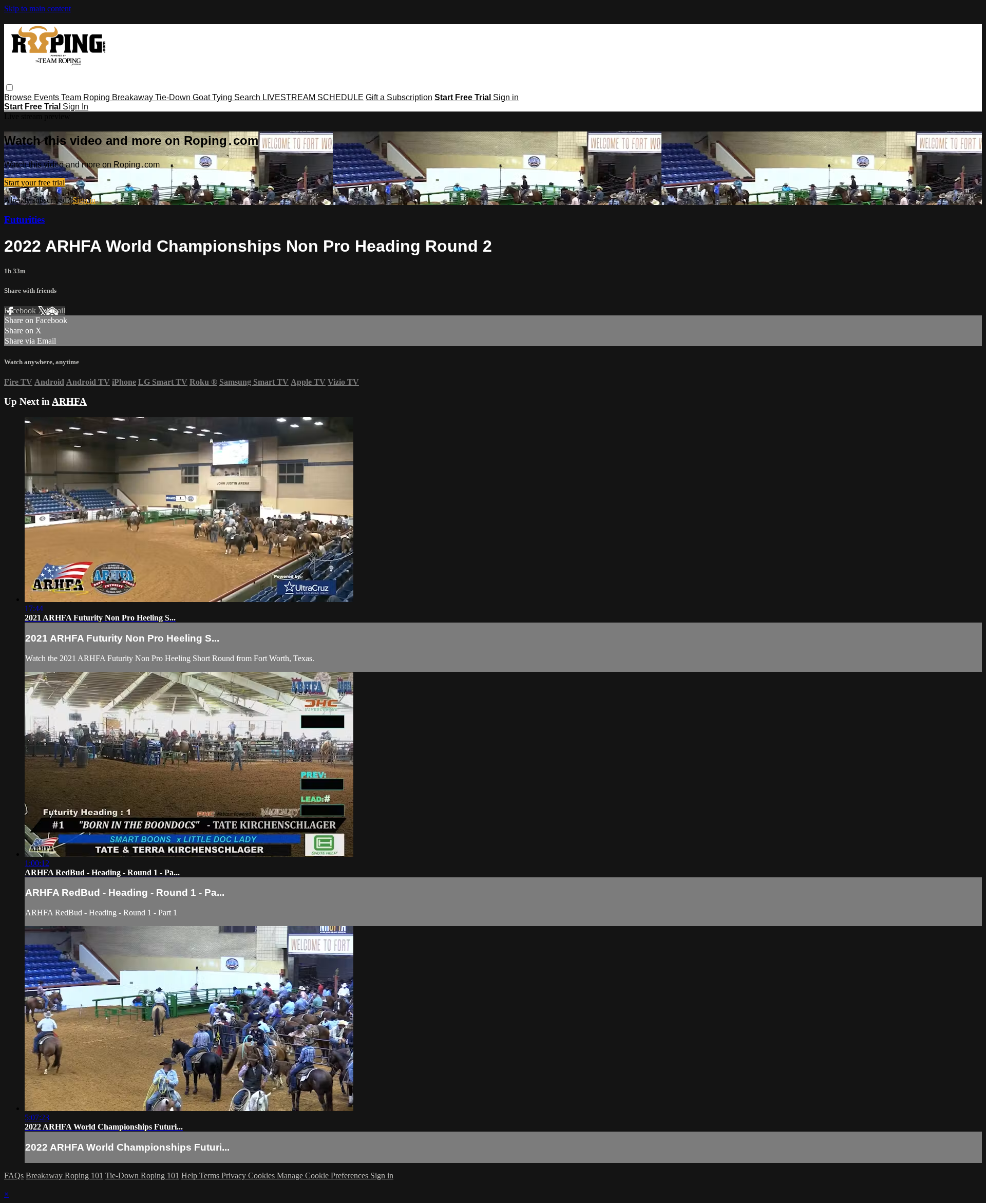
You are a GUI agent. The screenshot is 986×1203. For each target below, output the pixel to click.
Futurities (24, 219)
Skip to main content (37, 8)
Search (248, 97)
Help (190, 1175)
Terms (210, 1175)
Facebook (21, 310)
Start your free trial (34, 182)
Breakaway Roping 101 (64, 1175)
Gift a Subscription (399, 97)
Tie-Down (174, 97)
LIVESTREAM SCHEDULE (313, 97)
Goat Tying (213, 97)
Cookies (262, 1175)
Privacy (234, 1175)
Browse (19, 97)
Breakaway (133, 97)
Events (47, 97)
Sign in (506, 97)
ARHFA (69, 401)
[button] (9, 87)
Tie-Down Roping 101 (142, 1175)
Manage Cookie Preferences (323, 1175)
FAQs (14, 1175)
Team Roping (86, 97)
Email (55, 310)
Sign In (75, 106)
